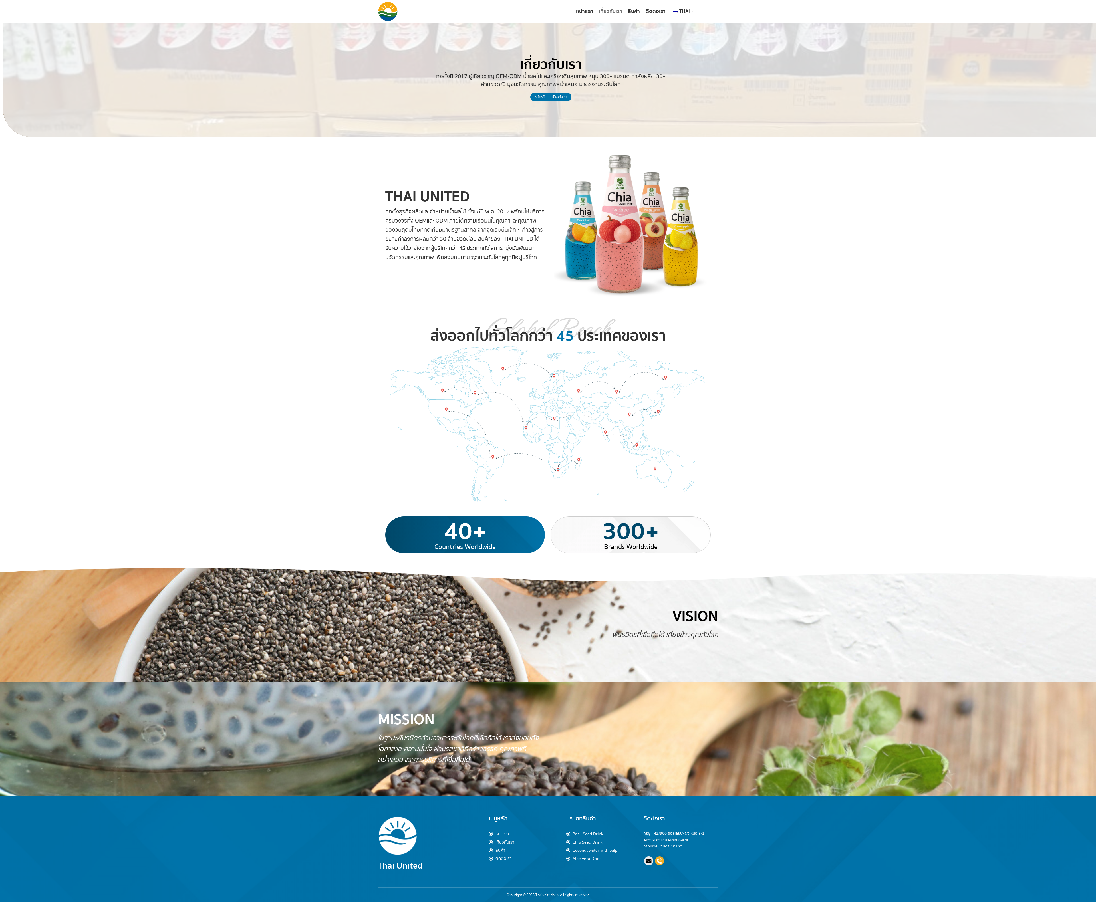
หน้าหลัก (541, 97)
